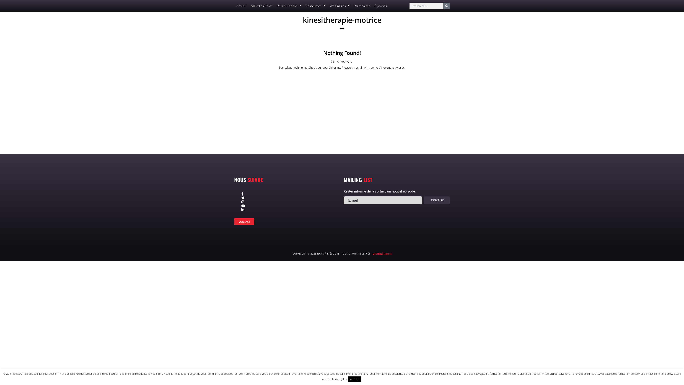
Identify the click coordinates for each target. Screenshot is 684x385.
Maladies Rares (262, 6)
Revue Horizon (287, 6)
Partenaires (362, 6)
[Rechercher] (446, 6)
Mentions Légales (382, 254)
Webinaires (338, 6)
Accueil (241, 6)
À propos (380, 6)
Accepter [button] (354, 379)
